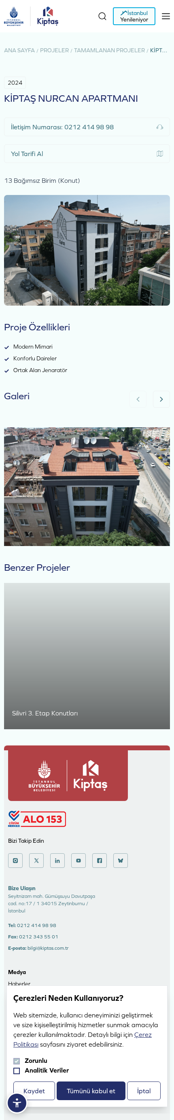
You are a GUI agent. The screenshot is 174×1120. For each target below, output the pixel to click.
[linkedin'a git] (57, 860)
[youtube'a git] (78, 860)
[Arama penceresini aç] (102, 16)
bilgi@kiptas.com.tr (48, 948)
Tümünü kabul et (91, 1090)
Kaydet (34, 1090)
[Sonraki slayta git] (161, 399)
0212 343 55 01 (38, 937)
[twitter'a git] (36, 860)
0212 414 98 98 (36, 925)
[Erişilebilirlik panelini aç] (17, 1103)
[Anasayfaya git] (13, 16)
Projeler (54, 50)
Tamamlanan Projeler (109, 50)
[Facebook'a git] (99, 860)
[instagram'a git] (15, 860)
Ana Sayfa (19, 50)
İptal (144, 1090)
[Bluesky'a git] (120, 860)
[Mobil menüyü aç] (166, 16)
